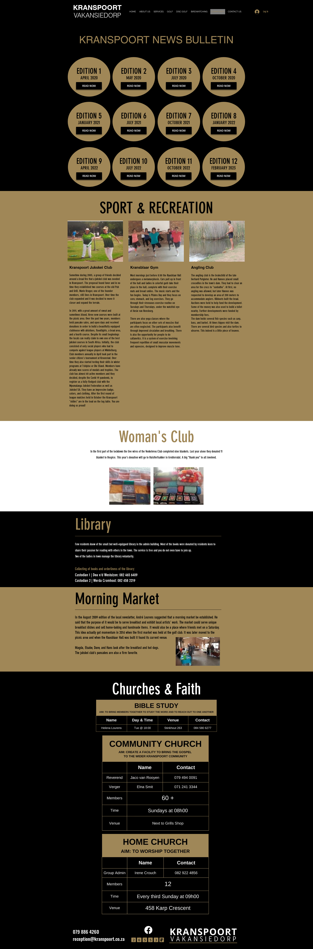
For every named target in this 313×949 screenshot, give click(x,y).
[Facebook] (148, 930)
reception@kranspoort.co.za (99, 938)
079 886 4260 (86, 931)
